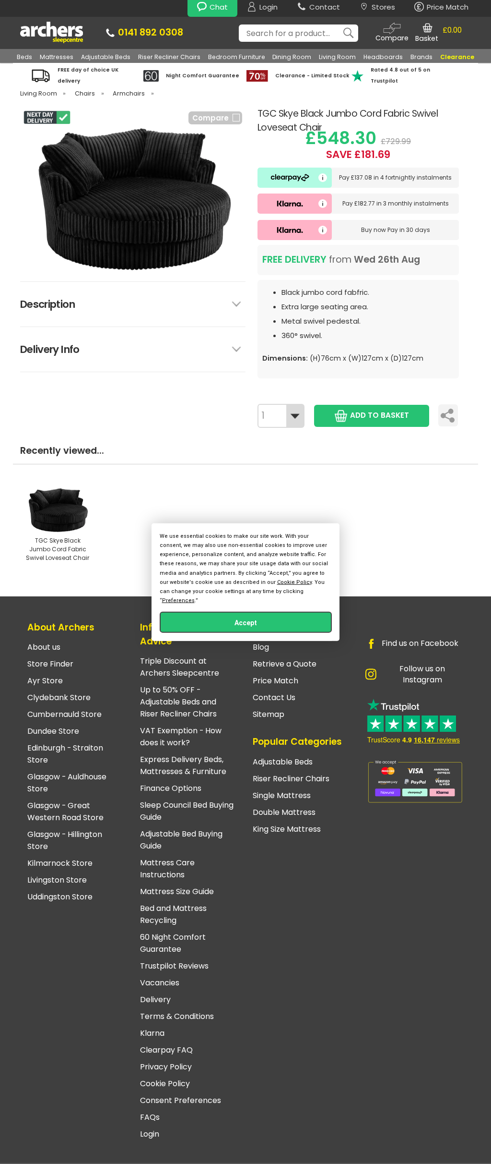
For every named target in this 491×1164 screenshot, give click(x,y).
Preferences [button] (178, 600)
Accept (245, 623)
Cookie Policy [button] (294, 582)
